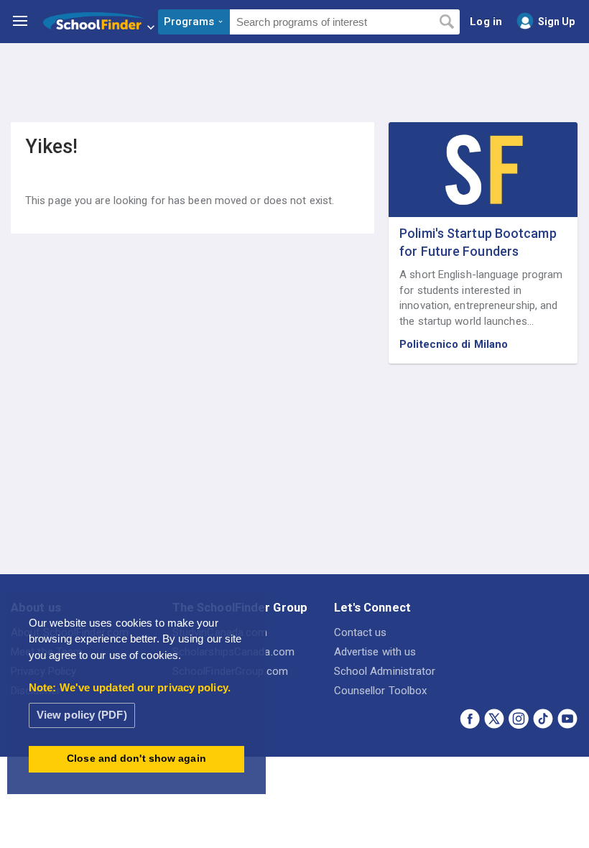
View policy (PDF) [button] (82, 715)
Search (446, 22)
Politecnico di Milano (453, 344)
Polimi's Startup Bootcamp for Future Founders (478, 242)
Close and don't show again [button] (136, 758)
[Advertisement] (294, 82)
